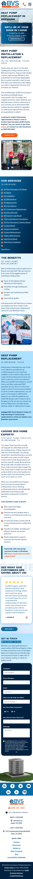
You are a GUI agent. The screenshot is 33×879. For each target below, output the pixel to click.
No (13, 711)
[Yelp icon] (16, 792)
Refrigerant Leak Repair (13, 216)
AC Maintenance (10, 199)
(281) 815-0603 (18, 808)
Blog (16, 854)
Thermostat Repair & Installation (16, 219)
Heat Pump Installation (12, 242)
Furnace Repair (9, 226)
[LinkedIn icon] (8, 792)
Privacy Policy (19, 749)
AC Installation (9, 196)
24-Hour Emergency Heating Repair (17, 222)
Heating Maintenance (12, 236)
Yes (7, 711)
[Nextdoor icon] (24, 792)
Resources (17, 845)
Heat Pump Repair (10, 239)
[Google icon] (4, 786)
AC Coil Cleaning (10, 206)
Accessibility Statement (17, 857)
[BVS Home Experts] (10, 4)
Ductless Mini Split (11, 213)
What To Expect (16, 851)
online (3, 127)
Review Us (16, 848)
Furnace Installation (11, 229)
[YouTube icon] (28, 786)
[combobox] (16, 702)
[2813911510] (24, 4)
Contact (4, 412)
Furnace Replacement (12, 232)
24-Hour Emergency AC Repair (15, 189)
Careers (16, 842)
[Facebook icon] (12, 786)
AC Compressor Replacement (15, 209)
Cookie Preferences (16, 876)
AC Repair (7, 193)
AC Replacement (10, 203)
